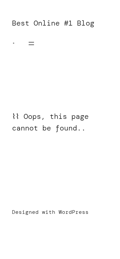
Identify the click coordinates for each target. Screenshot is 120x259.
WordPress (74, 212)
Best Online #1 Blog (53, 23)
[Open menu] (31, 43)
